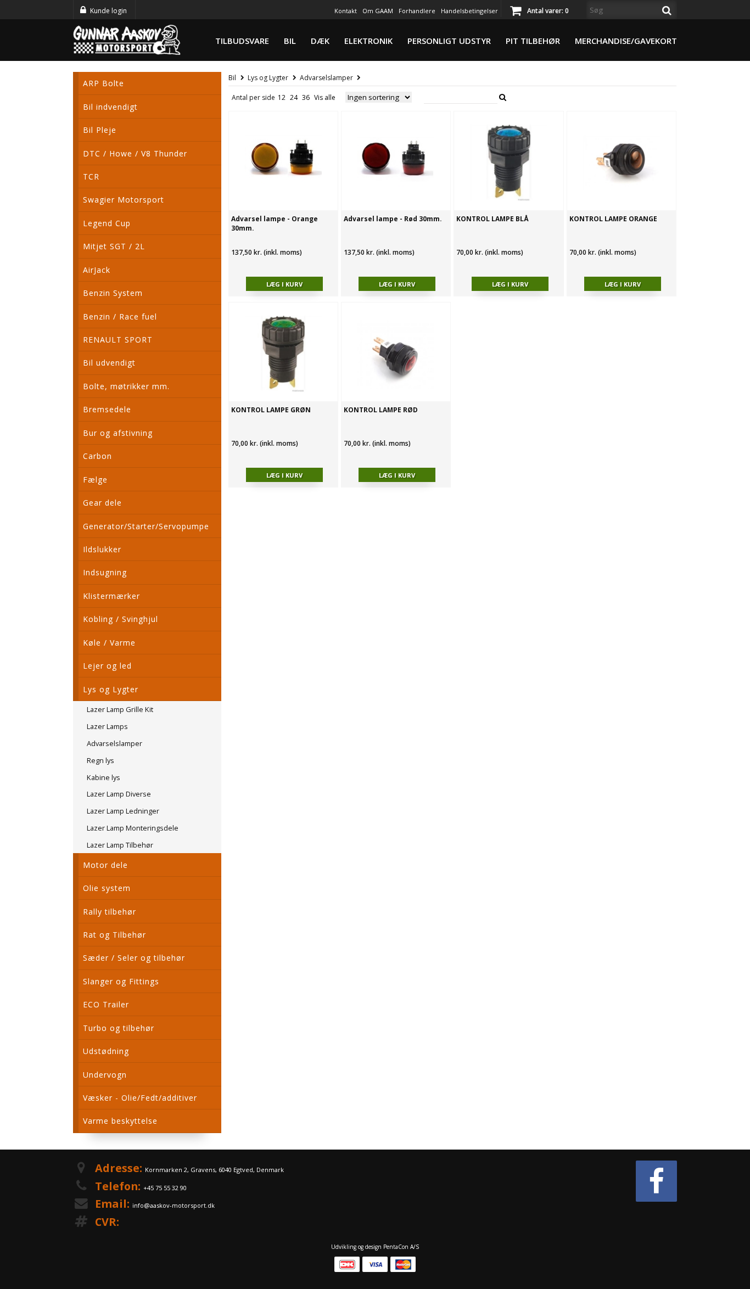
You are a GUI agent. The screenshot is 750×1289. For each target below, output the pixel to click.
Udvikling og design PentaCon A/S (375, 1247)
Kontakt (345, 11)
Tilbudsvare (242, 40)
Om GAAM (377, 11)
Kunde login (108, 10)
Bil (290, 40)
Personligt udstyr (449, 40)
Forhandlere (417, 11)
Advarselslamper (326, 77)
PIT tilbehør (533, 40)
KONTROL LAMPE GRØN (271, 409)
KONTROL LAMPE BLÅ (492, 218)
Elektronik (368, 40)
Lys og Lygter (268, 77)
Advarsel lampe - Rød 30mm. (393, 218)
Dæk (320, 40)
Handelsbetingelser (469, 11)
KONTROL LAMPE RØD (381, 409)
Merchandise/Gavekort (626, 40)
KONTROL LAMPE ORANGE (613, 218)
